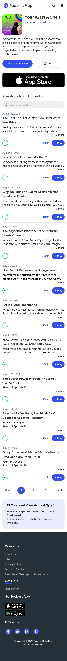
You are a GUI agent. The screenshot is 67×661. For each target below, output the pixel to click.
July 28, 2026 (9, 226)
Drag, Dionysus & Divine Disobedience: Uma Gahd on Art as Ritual (30, 455)
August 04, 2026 (11, 187)
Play (59, 143)
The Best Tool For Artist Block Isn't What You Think (31, 120)
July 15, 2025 (9, 448)
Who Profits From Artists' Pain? (24, 157)
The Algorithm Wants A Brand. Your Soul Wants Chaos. (31, 233)
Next (59, 490)
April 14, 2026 (9, 335)
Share (52, 63)
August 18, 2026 (11, 113)
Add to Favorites (20, 63)
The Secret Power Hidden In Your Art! (29, 378)
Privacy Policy (13, 564)
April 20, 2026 (10, 300)
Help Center (12, 588)
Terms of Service (14, 569)
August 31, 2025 (11, 374)
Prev (8, 490)
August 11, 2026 (10, 152)
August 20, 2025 (11, 409)
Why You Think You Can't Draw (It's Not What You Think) (30, 194)
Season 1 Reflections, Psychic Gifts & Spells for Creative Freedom (28, 416)
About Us (10, 554)
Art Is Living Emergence (19, 305)
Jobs (7, 559)
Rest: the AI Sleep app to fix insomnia (26, 574)
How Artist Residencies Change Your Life (32, 270)
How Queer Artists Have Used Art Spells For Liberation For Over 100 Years (31, 342)
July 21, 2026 (9, 265)
